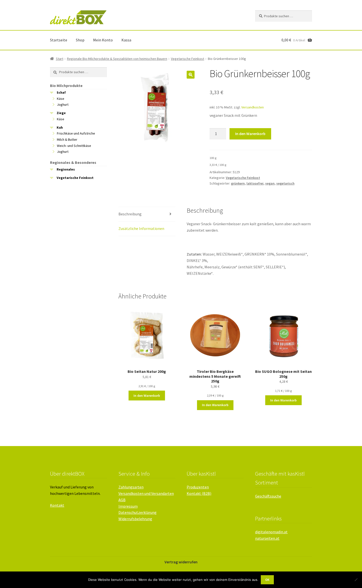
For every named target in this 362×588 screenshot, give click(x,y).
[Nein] (355, 579)
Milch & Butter (67, 139)
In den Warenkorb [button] (146, 395)
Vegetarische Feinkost (187, 58)
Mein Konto (103, 39)
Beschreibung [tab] (130, 213)
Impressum (128, 506)
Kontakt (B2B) (199, 493)
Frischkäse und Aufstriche (76, 133)
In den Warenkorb (250, 133)
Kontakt (57, 505)
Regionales (66, 169)
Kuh (60, 127)
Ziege (61, 113)
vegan (270, 183)
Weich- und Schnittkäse (74, 145)
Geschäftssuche (268, 496)
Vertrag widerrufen (181, 561)
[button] (191, 75)
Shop (80, 39)
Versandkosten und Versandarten (146, 493)
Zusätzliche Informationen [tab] (141, 228)
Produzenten (198, 486)
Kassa (126, 39)
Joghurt (62, 104)
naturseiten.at (267, 538)
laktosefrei (255, 183)
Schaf (61, 92)
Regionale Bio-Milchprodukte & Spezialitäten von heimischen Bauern (117, 58)
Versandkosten (252, 107)
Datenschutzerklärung (137, 512)
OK (267, 580)
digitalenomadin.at (271, 531)
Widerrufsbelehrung (135, 518)
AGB (122, 499)
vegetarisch (285, 183)
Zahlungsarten (131, 486)
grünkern (238, 183)
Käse (60, 98)
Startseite (58, 39)
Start (59, 58)
